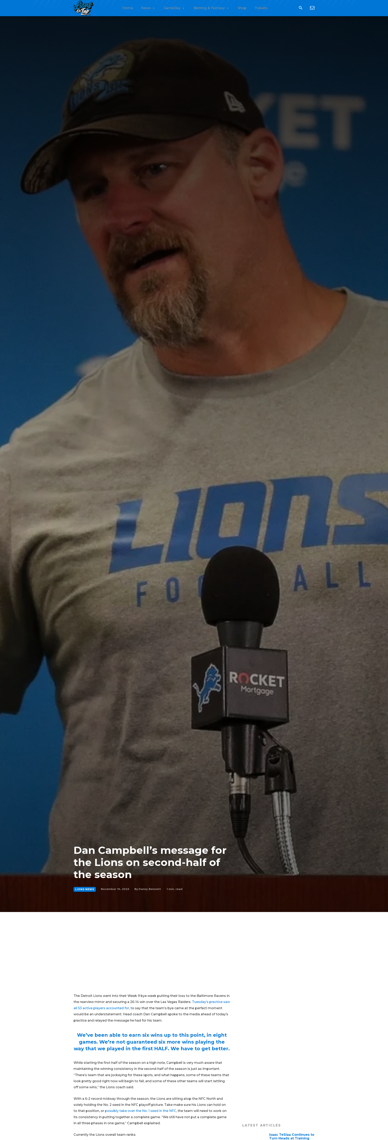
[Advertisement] (194, 942)
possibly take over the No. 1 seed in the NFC (140, 1111)
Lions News (84, 889)
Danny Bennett (150, 889)
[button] (300, 8)
